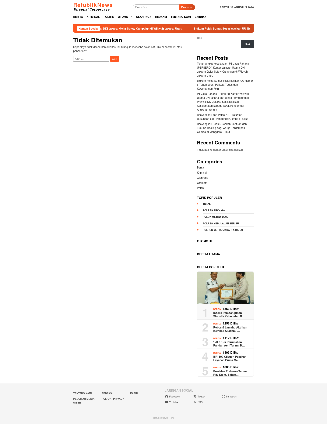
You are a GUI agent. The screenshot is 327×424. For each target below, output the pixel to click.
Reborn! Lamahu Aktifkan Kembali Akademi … (230, 329)
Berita (200, 167)
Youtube (173, 402)
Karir (134, 393)
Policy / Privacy (113, 398)
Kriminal (202, 172)
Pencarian (187, 7)
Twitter (201, 396)
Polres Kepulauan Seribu (221, 223)
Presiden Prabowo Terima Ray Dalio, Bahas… (230, 372)
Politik (200, 188)
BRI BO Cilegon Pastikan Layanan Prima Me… (229, 358)
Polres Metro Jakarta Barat (223, 230)
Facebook (174, 396)
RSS (200, 402)
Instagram (231, 396)
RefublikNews (93, 5)
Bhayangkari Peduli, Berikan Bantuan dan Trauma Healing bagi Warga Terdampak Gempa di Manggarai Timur (222, 128)
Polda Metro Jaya (215, 217)
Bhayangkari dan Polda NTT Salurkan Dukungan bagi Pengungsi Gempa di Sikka (222, 117)
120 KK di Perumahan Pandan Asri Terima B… (229, 343)
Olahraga (202, 177)
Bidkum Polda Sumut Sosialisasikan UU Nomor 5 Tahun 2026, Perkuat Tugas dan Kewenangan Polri (243, 28)
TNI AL (207, 203)
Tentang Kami (82, 393)
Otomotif (202, 183)
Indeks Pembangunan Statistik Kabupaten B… (229, 314)
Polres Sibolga (214, 210)
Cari (199, 38)
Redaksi (107, 393)
